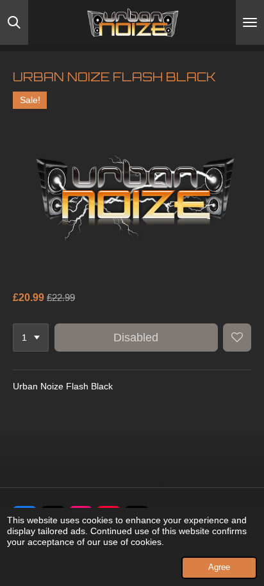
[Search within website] (14, 22)
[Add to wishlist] (237, 337)
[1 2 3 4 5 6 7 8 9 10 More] (31, 337)
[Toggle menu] (250, 22)
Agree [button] (219, 567)
